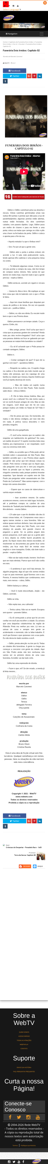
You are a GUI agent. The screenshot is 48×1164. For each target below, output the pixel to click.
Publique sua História (28, 1145)
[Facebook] (10, 1117)
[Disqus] (24, 904)
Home (5, 42)
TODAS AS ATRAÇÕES (24, 1040)
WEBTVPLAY (24, 1044)
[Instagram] (28, 1117)
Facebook (15, 70)
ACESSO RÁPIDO (24, 1036)
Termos (15, 1145)
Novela (21, 44)
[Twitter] (19, 1117)
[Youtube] (38, 1117)
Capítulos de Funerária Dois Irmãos (21, 42)
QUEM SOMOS (24, 1032)
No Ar (15, 44)
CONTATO (24, 1048)
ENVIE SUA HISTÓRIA (24, 1067)
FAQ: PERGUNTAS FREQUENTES (24, 1071)
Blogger (27, 866)
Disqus (40, 866)
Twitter (15, 76)
